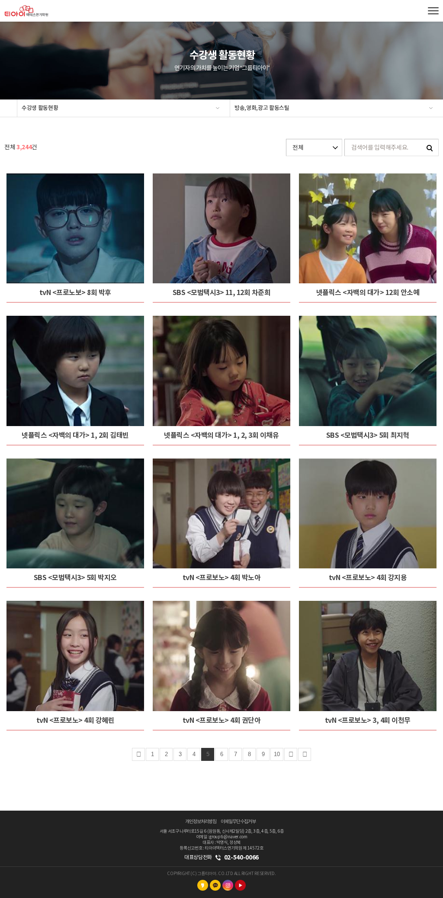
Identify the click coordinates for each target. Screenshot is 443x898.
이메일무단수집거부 (238, 821)
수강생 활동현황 (40, 108)
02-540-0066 (241, 857)
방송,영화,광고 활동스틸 (261, 108)
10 (277, 754)
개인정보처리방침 (200, 821)
